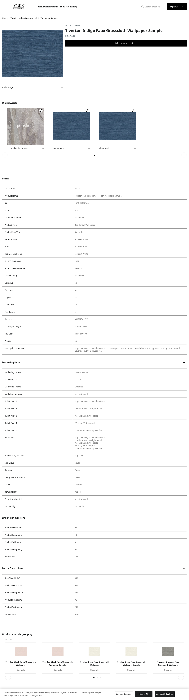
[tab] (94, 155)
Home (5, 18)
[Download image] (62, 87)
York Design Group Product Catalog (57, 6)
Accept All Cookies (164, 694)
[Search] (142, 6)
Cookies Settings (123, 694)
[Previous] (5, 155)
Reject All (143, 694)
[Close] (185, 694)
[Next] (184, 155)
